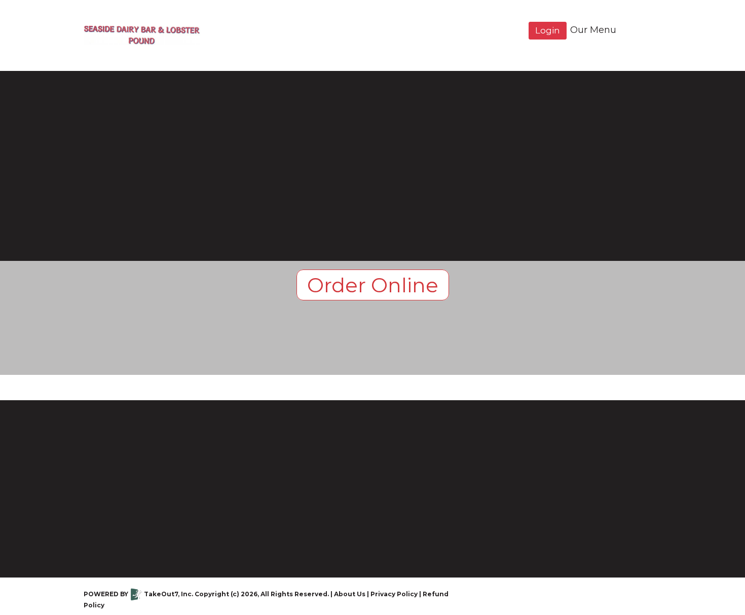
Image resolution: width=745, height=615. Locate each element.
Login (547, 30)
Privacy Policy (394, 594)
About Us (349, 594)
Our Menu (593, 29)
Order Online (372, 285)
